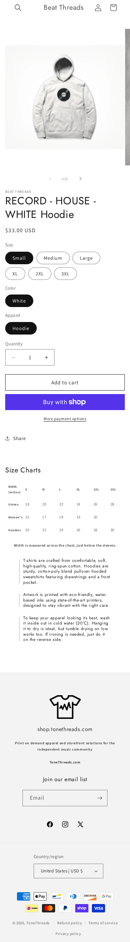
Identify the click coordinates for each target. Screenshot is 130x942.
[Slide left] (50, 178)
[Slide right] (80, 178)
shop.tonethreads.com (65, 729)
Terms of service (103, 922)
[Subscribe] (99, 798)
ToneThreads (38, 922)
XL (15, 273)
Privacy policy (68, 933)
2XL (40, 273)
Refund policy (69, 922)
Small (19, 258)
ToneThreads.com (65, 762)
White (19, 301)
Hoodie (20, 328)
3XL (65, 273)
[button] (18, 7)
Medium (53, 258)
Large (86, 258)
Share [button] (19, 438)
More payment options (65, 418)
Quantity (14, 344)
